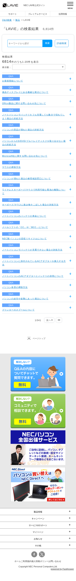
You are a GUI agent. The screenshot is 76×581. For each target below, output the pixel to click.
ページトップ (39, 338)
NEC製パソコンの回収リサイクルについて (24, 238)
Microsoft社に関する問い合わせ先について (24, 156)
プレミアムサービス (37, 14)
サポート (12, 14)
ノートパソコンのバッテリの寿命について (24, 216)
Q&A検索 (7, 20)
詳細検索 (62, 43)
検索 (47, 43)
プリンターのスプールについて (18, 310)
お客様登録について (12, 81)
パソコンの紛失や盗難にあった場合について (25, 298)
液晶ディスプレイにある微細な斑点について (25, 92)
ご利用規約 (26, 561)
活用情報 (63, 14)
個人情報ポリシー (39, 561)
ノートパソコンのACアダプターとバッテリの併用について (32, 276)
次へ (48, 320)
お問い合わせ (54, 561)
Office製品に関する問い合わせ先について (24, 103)
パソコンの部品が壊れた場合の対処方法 (23, 129)
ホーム (17, 561)
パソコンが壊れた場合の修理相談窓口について (26, 178)
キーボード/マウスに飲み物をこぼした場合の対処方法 (30, 204)
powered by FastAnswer (62, 569)
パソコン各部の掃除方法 (15, 287)
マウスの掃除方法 (11, 167)
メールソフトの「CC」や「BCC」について (25, 227)
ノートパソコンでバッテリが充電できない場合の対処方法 (32, 250)
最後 (59, 320)
